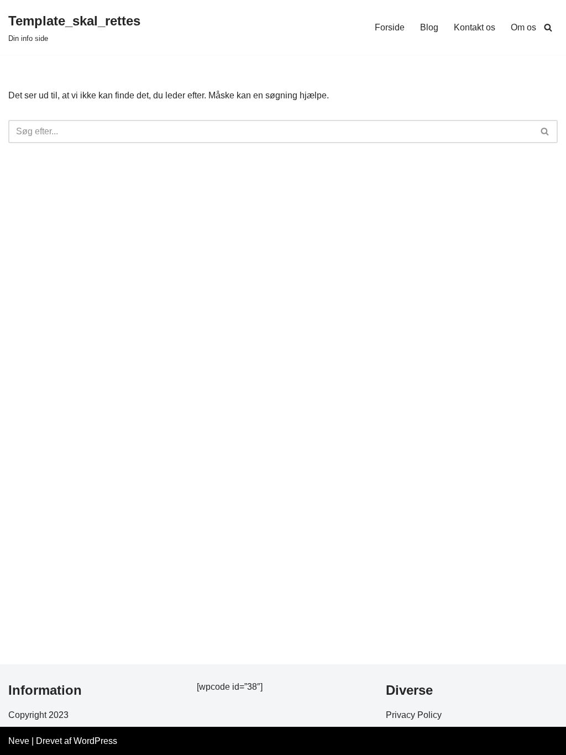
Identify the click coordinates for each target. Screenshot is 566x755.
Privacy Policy (414, 715)
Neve (18, 741)
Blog (429, 27)
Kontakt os (474, 27)
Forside (390, 27)
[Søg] (548, 27)
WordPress (95, 741)
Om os (523, 27)
